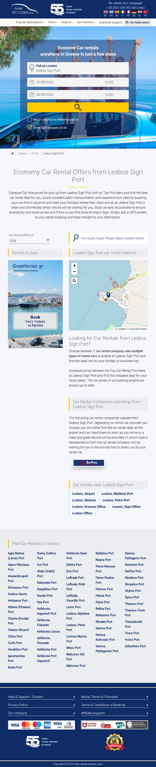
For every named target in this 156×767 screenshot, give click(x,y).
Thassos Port (134, 604)
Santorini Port (134, 565)
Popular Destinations (29, 22)
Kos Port (72, 571)
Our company (17, 713)
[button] (108, 295)
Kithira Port (74, 565)
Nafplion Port (105, 553)
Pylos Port (103, 602)
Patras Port (103, 596)
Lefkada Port (75, 578)
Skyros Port (133, 591)
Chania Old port (18, 630)
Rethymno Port (106, 615)
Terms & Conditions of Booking (103, 705)
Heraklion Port (18, 649)
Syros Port (132, 597)
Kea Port (43, 602)
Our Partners (85, 22)
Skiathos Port (134, 578)
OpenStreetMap (138, 328)
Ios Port (42, 565)
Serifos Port (133, 571)
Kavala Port (45, 596)
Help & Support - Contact (25, 697)
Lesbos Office (82, 513)
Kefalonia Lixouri (48, 631)
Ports (52, 22)
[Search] (78, 107)
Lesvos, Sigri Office (126, 507)
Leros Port (73, 607)
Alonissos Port (18, 587)
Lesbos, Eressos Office (89, 507)
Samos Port (104, 628)
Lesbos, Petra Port (116, 500)
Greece (22, 153)
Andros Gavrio (17, 594)
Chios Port (15, 636)
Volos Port (132, 640)
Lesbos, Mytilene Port (117, 494)
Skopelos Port (134, 584)
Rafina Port (103, 609)
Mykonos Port (76, 666)
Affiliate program (93, 713)
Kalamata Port (46, 582)
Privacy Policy (18, 705)
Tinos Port (132, 633)
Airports (66, 22)
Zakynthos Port (135, 646)
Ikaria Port (15, 667)
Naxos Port (103, 560)
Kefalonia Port (46, 649)
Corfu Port (15, 643)
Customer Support (110, 22)
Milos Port (73, 648)
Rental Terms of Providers (99, 697)
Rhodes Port (104, 622)
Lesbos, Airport (83, 494)
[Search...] (74, 281)
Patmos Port (104, 589)
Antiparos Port (18, 600)
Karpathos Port (47, 589)
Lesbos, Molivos (84, 500)
